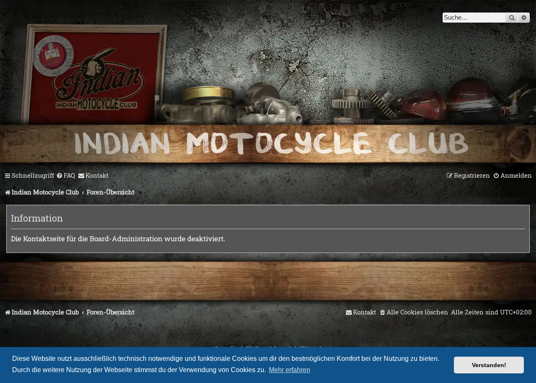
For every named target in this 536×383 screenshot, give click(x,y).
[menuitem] (65, 176)
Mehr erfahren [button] (289, 369)
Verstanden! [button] (489, 365)
